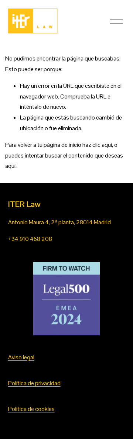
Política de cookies (31, 409)
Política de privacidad (34, 383)
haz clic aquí (97, 145)
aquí (10, 166)
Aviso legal (21, 357)
